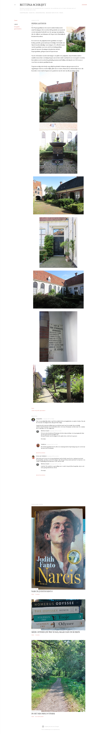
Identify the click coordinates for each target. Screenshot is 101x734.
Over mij (32, 13)
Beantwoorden (40, 452)
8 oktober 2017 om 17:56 (55, 463)
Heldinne (43, 444)
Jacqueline (39, 418)
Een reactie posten (39, 716)
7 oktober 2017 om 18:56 (48, 418)
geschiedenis (17, 29)
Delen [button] (15, 20)
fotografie (17, 27)
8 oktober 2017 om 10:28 (55, 430)
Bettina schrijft (33, 5)
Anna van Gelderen (41, 456)
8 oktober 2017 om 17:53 (52, 444)
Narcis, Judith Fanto (42, 591)
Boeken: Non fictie (52, 13)
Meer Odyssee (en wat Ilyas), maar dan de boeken (55, 632)
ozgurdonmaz (56, 729)
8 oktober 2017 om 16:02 (53, 456)
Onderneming (40, 13)
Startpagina (24, 13)
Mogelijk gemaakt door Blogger (52, 726)
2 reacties (37, 594)
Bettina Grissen (45, 430)
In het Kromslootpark (43, 713)
